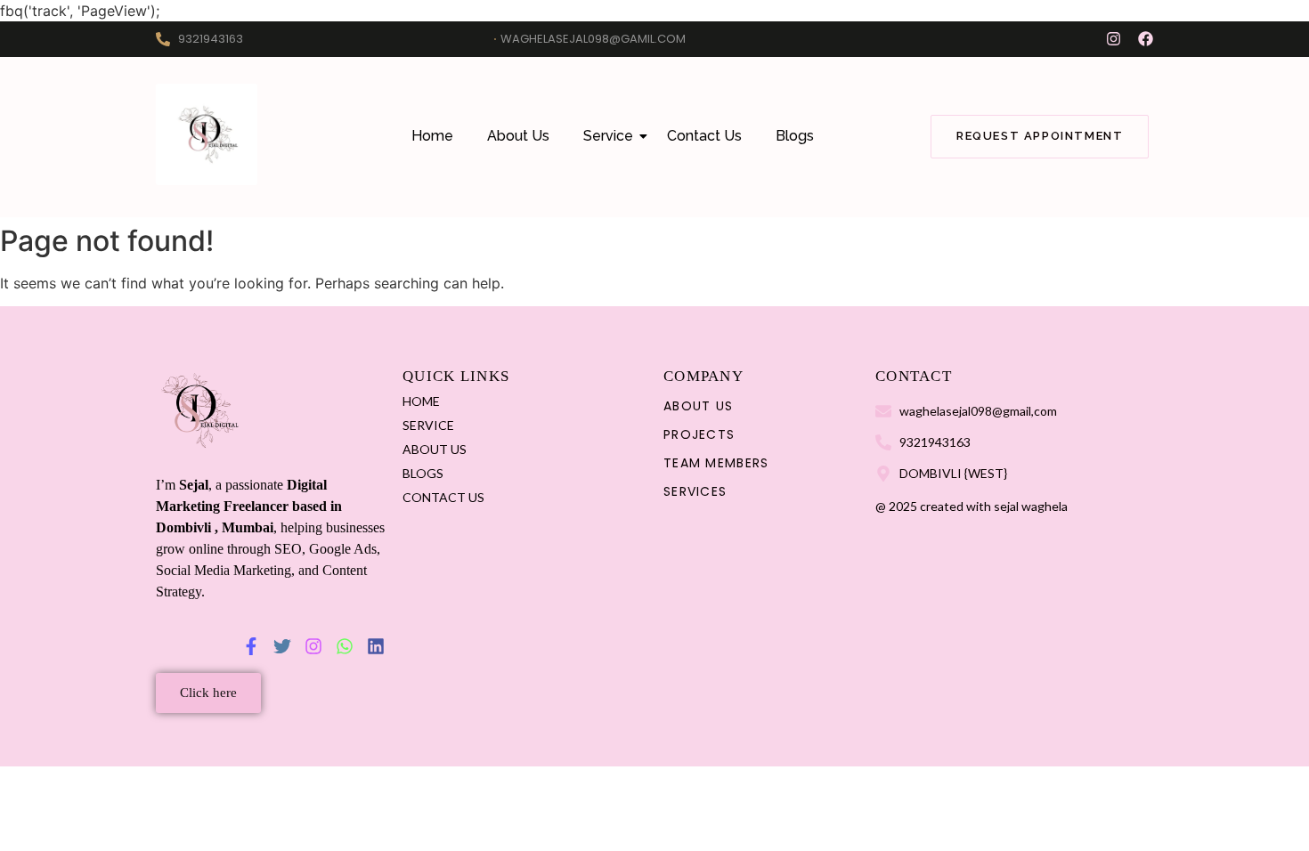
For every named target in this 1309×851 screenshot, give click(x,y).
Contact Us (704, 135)
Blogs (795, 135)
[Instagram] (1113, 38)
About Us (518, 135)
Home (432, 135)
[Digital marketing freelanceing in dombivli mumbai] (206, 134)
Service (608, 135)
